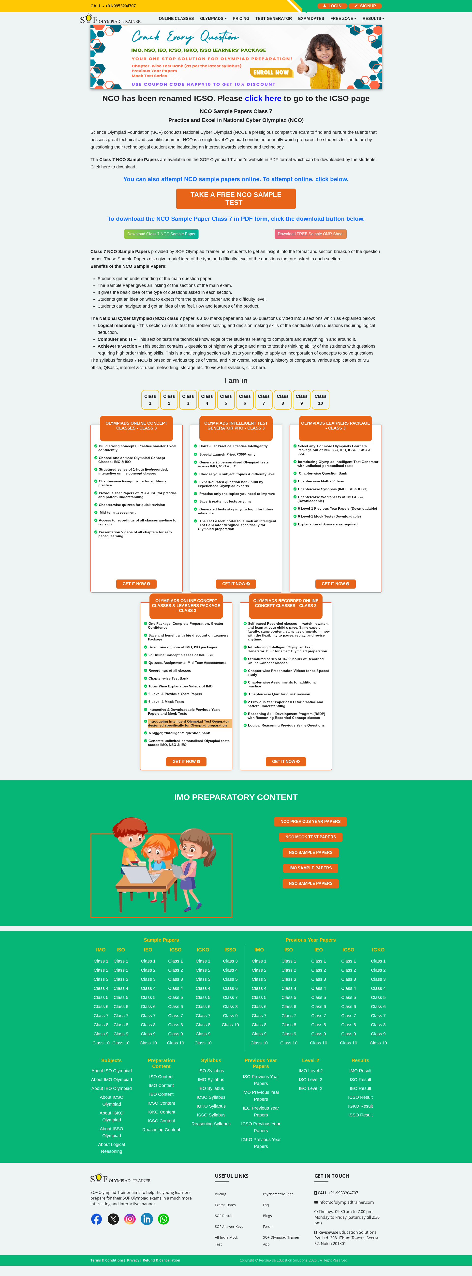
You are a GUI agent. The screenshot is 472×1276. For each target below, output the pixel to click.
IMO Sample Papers (311, 868)
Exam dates (311, 18)
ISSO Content (161, 1120)
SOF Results (224, 1215)
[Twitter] (113, 1219)
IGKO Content (161, 1112)
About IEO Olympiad (111, 1088)
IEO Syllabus (211, 1088)
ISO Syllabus (211, 1070)
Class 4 (207, 400)
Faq (266, 1204)
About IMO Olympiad (111, 1079)
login (333, 6)
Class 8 (283, 400)
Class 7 (264, 400)
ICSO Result (360, 1097)
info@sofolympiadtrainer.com (346, 1202)
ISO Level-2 (310, 1079)
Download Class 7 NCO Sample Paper (161, 234)
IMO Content (161, 1085)
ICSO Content (161, 1103)
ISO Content (161, 1076)
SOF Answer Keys (229, 1226)
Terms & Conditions (107, 1260)
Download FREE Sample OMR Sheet (310, 234)
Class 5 (226, 400)
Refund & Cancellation (161, 1260)
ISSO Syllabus (211, 1115)
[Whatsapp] (163, 1219)
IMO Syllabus (211, 1079)
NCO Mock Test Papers (310, 837)
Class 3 (188, 400)
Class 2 (169, 400)
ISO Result (360, 1079)
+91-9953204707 (113, 6)
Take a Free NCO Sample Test (236, 198)
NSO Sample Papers (311, 852)
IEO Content (161, 1094)
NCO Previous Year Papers (310, 821)
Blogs (267, 1215)
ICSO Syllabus (211, 1097)
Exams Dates (225, 1204)
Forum (268, 1226)
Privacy (133, 1260)
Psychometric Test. (278, 1194)
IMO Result (360, 1070)
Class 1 (150, 400)
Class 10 (320, 400)
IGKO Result (360, 1106)
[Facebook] (96, 1219)
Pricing (241, 18)
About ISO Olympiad (111, 1070)
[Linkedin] (147, 1219)
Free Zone (342, 18)
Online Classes (176, 18)
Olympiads (212, 18)
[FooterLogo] (121, 1180)
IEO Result (360, 1088)
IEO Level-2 (310, 1088)
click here (264, 98)
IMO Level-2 (311, 1070)
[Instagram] (130, 1219)
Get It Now (135, 584)
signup (367, 6)
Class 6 (245, 400)
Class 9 (302, 400)
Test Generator (273, 18)
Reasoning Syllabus (211, 1123)
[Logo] (111, 18)
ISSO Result (360, 1115)
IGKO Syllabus (211, 1106)
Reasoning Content (161, 1129)
